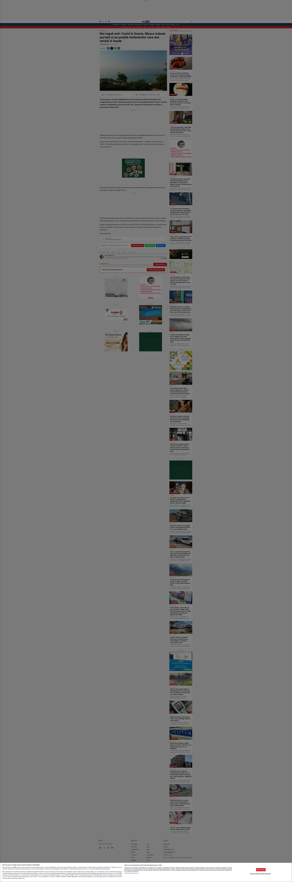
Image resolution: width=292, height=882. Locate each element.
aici (61, 875)
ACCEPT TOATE (261, 869)
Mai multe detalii (105, 869)
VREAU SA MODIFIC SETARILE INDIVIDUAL (260, 873)
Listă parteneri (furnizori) (131, 873)
